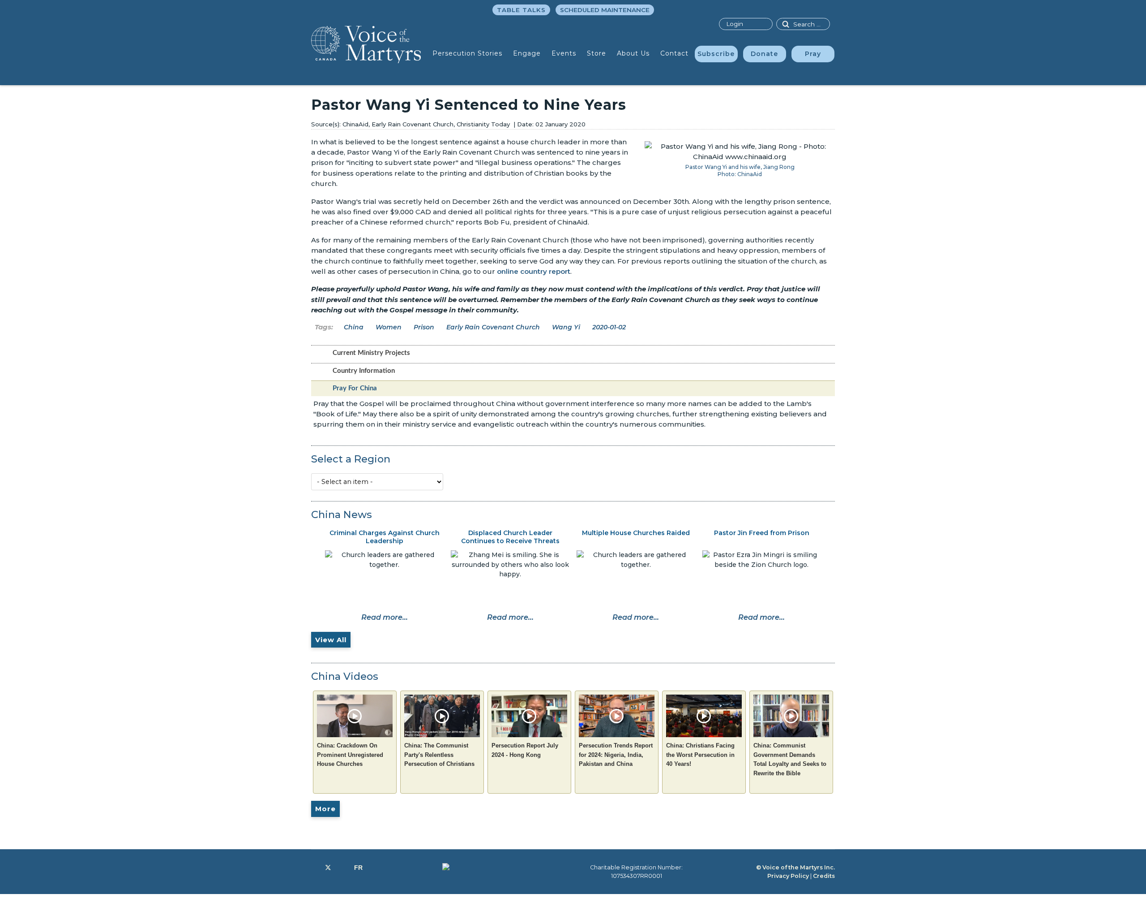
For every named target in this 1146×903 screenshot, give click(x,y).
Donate (764, 54)
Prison (424, 327)
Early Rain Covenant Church (493, 327)
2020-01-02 (609, 327)
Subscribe (716, 54)
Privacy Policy (788, 876)
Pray (813, 54)
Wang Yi (566, 327)
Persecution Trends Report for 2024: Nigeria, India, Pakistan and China (616, 754)
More (325, 808)
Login (734, 23)
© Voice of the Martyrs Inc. (795, 867)
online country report (533, 271)
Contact (674, 53)
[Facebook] (313, 868)
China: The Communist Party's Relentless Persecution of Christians (439, 754)
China (353, 327)
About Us (633, 53)
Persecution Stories (467, 53)
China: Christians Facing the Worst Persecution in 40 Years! (700, 754)
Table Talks (521, 9)
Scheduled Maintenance (605, 9)
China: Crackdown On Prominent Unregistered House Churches (350, 754)
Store (596, 53)
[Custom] (358, 868)
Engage (527, 53)
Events (564, 53)
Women (389, 327)
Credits (824, 876)
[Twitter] (328, 868)
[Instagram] (342, 868)
